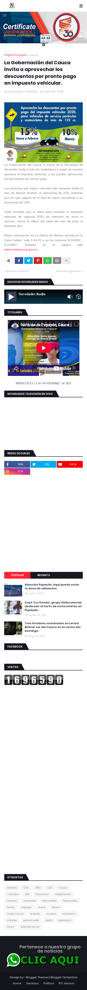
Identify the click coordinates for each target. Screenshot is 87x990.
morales (12, 920)
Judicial (12, 900)
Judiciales (29, 900)
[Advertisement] (43, 523)
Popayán (27, 907)
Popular (17, 575)
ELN (27, 894)
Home (17, 983)
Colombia (13, 894)
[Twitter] (28, 260)
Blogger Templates (64, 977)
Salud (41, 907)
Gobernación (63, 894)
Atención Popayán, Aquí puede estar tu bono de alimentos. (52, 586)
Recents (43, 575)
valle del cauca (29, 926)
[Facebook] (19, 260)
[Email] (57, 260)
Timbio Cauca (15, 913)
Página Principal (15, 55)
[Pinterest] (38, 260)
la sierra (51, 913)
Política (49, 983)
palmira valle (31, 920)
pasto (48, 920)
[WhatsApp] (47, 260)
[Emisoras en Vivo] (78, 296)
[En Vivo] (11, 297)
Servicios (32, 983)
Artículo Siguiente (68, 271)
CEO (26, 887)
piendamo (65, 920)
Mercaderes (49, 900)
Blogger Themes (37, 977)
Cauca (33, 55)
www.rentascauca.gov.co (20, 249)
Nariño (11, 907)
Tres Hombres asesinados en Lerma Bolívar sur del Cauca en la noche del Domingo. (52, 627)
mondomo (69, 913)
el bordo (35, 913)
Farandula (42, 894)
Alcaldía (12, 887)
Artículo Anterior (17, 271)
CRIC (38, 887)
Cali (49, 887)
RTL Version (66, 983)
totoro (10, 926)
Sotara (56, 907)
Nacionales (70, 900)
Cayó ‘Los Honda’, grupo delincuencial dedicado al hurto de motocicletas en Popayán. (53, 606)
